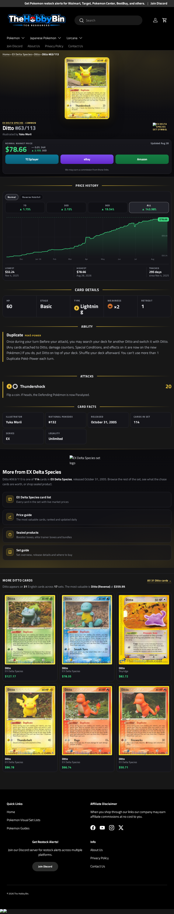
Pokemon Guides (18, 828)
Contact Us (75, 46)
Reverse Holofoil (31, 197)
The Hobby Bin (21, 893)
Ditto (37, 54)
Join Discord (159, 3)
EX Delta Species (22, 54)
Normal (12, 197)
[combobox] (108, 20)
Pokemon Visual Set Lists (23, 819)
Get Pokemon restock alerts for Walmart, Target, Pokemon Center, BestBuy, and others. (85, 3)
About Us (34, 46)
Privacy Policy (54, 46)
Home (6, 54)
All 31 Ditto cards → (159, 581)
